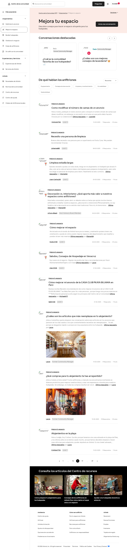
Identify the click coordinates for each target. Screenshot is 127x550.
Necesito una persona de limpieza (68, 136)
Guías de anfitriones (12, 46)
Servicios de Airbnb (12, 69)
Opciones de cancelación (46, 532)
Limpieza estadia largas (61, 162)
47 (92, 461)
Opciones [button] (113, 12)
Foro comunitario (74, 528)
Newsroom (107, 516)
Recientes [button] (108, 80)
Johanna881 (55, 148)
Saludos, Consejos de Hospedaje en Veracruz (73, 256)
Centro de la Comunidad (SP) (48, 13)
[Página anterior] (60, 461)
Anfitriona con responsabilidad (79, 532)
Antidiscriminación (44, 524)
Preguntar (98, 4)
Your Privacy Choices (100, 546)
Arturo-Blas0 (52, 213)
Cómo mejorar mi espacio (63, 227)
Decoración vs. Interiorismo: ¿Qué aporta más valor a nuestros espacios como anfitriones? (80, 195)
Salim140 (52, 302)
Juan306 (92, 117)
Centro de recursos (12, 92)
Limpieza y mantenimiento (83, 86)
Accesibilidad (102, 86)
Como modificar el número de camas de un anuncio (77, 107)
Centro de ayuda (11, 97)
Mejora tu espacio (12, 29)
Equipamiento (45, 86)
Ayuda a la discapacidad (45, 528)
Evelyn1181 (54, 242)
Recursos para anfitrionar (77, 524)
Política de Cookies (86, 546)
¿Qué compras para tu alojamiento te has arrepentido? (74, 376)
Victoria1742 (56, 122)
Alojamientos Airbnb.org (111, 536)
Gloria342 (63, 174)
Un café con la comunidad (14, 51)
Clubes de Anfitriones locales (15, 103)
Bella (54, 48)
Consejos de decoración (62, 86)
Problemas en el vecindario (46, 536)
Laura (94, 263)
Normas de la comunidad (14, 87)
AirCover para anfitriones (77, 520)
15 (73, 461)
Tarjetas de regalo (109, 532)
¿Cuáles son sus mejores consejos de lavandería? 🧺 (96, 59)
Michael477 (63, 296)
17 (82, 461)
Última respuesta (79, 117)
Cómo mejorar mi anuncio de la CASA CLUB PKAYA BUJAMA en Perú (81, 283)
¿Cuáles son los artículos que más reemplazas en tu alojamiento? (79, 316)
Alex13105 (53, 268)
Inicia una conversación (106, 24)
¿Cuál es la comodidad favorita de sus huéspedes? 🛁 (57, 62)
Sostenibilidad (45, 92)
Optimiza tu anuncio (12, 24)
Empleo (106, 524)
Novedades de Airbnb (13, 81)
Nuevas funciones (109, 520)
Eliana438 (61, 208)
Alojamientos (63, 13)
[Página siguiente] (97, 461)
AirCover (40, 520)
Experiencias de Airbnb (13, 64)
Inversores (107, 528)
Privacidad (66, 546)
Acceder (115, 4)
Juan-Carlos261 (55, 179)
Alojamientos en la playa (63, 433)
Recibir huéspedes (12, 35)
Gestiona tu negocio (12, 40)
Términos (75, 546)
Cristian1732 (56, 450)
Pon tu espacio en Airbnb (77, 516)
